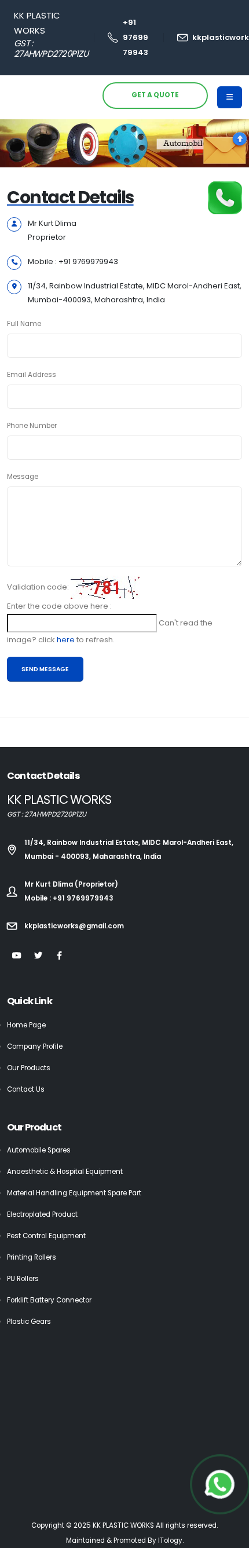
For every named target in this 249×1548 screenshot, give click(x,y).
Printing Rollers (31, 1257)
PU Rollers (23, 1278)
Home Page (26, 1025)
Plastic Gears (29, 1321)
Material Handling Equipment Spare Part (74, 1193)
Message (22, 476)
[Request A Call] (224, 197)
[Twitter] (37, 955)
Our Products (28, 1068)
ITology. (171, 1540)
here (66, 639)
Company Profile (35, 1046)
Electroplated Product (42, 1214)
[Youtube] (16, 955)
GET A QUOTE (155, 95)
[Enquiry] (224, 148)
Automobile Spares (39, 1150)
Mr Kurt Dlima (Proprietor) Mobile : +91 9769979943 (71, 891)
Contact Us (26, 1089)
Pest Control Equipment (46, 1235)
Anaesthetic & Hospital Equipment (65, 1171)
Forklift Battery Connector (49, 1300)
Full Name (24, 323)
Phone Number (32, 425)
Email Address (31, 374)
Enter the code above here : (59, 606)
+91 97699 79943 (135, 37)
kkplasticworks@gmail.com (74, 926)
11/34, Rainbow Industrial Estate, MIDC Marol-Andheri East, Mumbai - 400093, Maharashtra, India (128, 849)
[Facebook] (59, 955)
